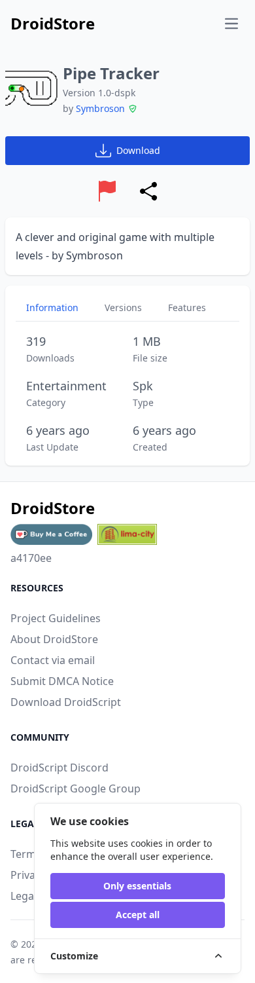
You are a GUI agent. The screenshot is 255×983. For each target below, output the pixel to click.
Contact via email (52, 660)
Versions (123, 307)
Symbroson (100, 108)
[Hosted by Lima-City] (127, 534)
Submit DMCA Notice (62, 681)
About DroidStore (54, 639)
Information (52, 307)
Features (187, 307)
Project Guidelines (55, 618)
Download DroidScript (65, 702)
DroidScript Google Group (75, 788)
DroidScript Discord (59, 767)
